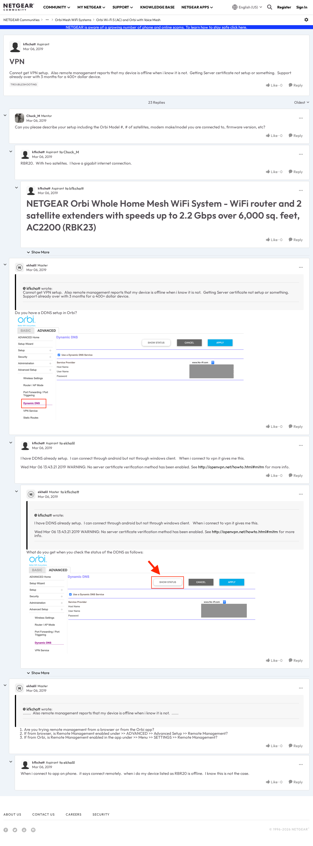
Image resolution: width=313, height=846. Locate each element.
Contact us (43, 814)
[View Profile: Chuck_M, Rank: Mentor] (19, 118)
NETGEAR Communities (21, 20)
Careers (74, 814)
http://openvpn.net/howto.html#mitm (231, 466)
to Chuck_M (69, 152)
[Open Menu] (306, 19)
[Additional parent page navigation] (47, 19)
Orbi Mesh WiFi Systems (73, 20)
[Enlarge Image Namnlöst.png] (129, 367)
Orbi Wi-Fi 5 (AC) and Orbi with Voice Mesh (128, 20)
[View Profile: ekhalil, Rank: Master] (19, 267)
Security (101, 814)
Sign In (301, 7)
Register (284, 7)
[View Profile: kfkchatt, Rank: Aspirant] (15, 46)
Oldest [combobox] (302, 102)
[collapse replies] (5, 115)
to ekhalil (67, 443)
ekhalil (31, 265)
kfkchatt (29, 44)
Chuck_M (33, 115)
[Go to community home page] (18, 7)
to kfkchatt (74, 188)
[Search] (269, 7)
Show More (40, 252)
